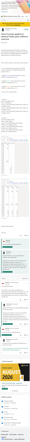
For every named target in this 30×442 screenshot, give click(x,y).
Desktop (4, 20)
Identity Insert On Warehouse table (12, 423)
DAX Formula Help (8, 417)
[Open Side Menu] (1, 16)
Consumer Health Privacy (19, 439)
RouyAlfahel (13, 402)
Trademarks (3, 437)
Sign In (27, 16)
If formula (6, 406)
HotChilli (8, 240)
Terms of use (20, 434)
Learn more (17, 25)
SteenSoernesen (14, 408)
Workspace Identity (8, 401)
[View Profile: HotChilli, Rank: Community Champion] (2, 283)
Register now (4, 11)
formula (6, 412)
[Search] (19, 16)
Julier (12, 413)
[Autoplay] (13, 391)
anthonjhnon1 (14, 419)
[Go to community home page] (11, 16)
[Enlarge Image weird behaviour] (15, 198)
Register (22, 16)
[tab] (14, 391)
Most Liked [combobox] (25, 278)
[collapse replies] (15, 281)
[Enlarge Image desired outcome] (15, 155)
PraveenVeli (13, 424)
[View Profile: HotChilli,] (4, 241)
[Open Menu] (28, 20)
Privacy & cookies (13, 434)
